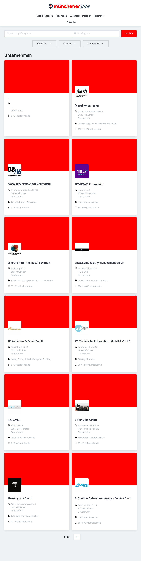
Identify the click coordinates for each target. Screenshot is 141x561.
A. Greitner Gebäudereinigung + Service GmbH (103, 498)
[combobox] (38, 33)
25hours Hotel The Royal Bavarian (29, 262)
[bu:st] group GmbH (87, 105)
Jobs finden (62, 16)
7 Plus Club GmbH (86, 419)
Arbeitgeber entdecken (80, 16)
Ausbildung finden (45, 16)
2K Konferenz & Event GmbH (25, 341)
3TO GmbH (14, 419)
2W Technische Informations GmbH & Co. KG (102, 341)
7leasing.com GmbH (20, 498)
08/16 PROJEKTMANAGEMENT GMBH (30, 184)
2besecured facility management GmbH (99, 262)
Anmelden (71, 22)
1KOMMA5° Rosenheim (89, 184)
